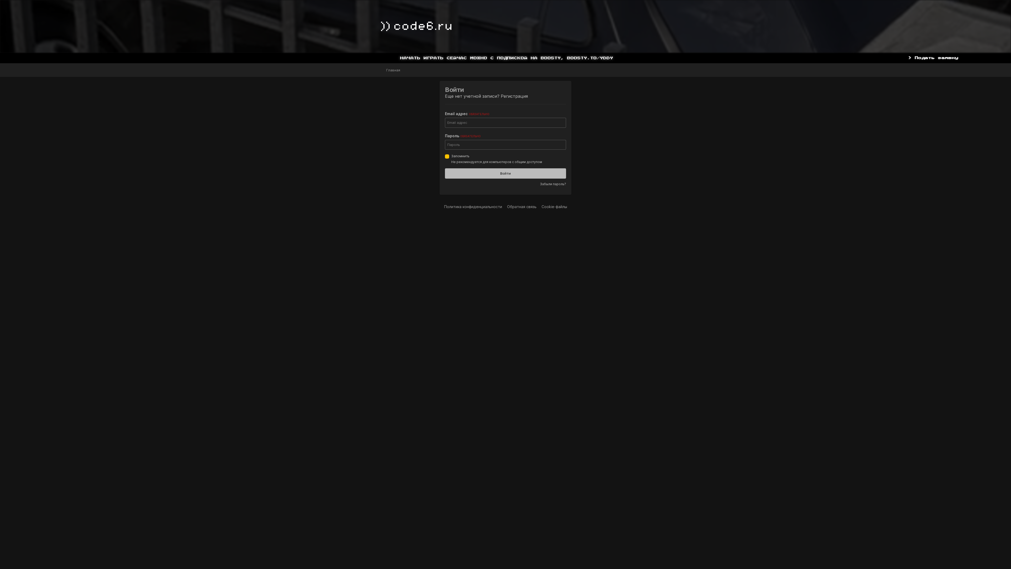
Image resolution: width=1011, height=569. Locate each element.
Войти (505, 173)
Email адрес (467, 113)
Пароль (463, 136)
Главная (392, 70)
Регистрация (514, 96)
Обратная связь (522, 206)
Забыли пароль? (553, 184)
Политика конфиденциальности (473, 206)
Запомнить (460, 156)
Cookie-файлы (554, 206)
